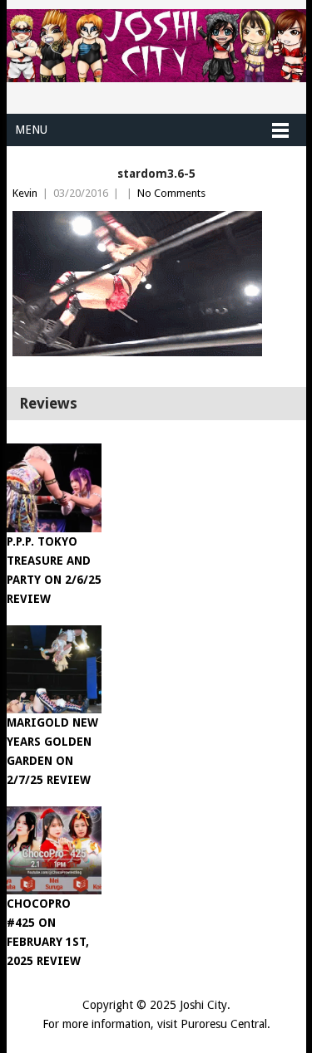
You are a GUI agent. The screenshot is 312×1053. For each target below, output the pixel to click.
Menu (31, 129)
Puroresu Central (224, 1024)
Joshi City (203, 1004)
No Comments (171, 193)
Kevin (24, 193)
